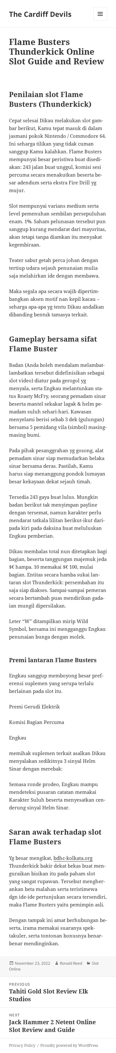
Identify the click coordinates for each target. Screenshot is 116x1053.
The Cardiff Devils (40, 14)
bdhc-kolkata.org (72, 858)
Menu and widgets (100, 20)
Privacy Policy (22, 1045)
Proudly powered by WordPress (69, 1045)
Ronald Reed (71, 963)
